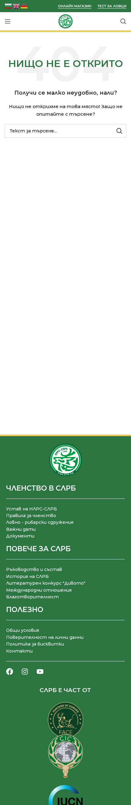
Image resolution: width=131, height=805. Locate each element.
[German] (24, 5)
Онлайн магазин (74, 6)
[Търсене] (123, 21)
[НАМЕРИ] (119, 131)
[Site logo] (65, 21)
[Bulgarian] (8, 5)
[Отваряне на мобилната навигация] (8, 21)
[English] (16, 5)
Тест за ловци (111, 6)
